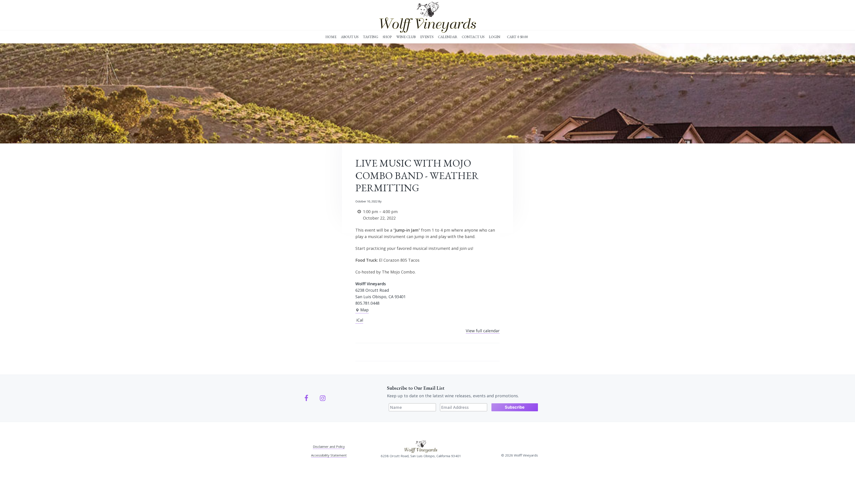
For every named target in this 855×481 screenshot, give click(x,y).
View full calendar (483, 330)
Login (494, 37)
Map (362, 310)
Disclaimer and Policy (329, 446)
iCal (359, 320)
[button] (517, 37)
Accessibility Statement (329, 455)
